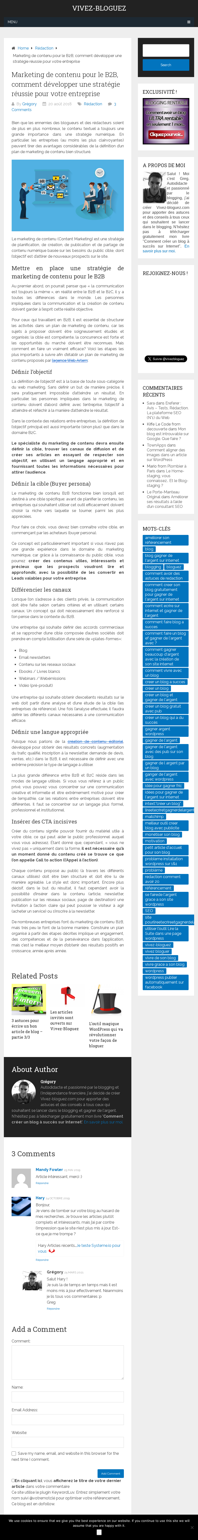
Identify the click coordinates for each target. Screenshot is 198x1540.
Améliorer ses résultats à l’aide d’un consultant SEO (167, 502)
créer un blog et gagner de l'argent (161, 697)
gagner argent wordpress (157, 731)
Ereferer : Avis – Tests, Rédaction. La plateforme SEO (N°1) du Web (168, 410)
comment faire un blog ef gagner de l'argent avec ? (165, 638)
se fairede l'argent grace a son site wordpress (161, 899)
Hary (40, 1198)
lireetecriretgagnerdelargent (170, 810)
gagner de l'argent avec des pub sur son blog (164, 752)
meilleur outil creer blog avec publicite (162, 825)
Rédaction (44, 48)
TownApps (156, 445)
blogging (153, 567)
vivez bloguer (157, 951)
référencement (158, 888)
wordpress (154, 971)
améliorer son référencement (158, 540)
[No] (192, 1527)
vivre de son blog (160, 958)
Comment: (21, 1341)
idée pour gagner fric (163, 785)
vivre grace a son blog (164, 964)
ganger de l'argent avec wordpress (161, 776)
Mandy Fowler (49, 1169)
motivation (154, 841)
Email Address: (25, 1410)
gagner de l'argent (161, 740)
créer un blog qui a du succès (164, 720)
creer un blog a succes (165, 682)
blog (149, 549)
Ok (99, 1532)
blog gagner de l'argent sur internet (162, 558)
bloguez (174, 567)
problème (154, 870)
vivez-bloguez (158, 945)
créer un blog (157, 688)
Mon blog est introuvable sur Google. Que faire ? (168, 434)
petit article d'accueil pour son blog (163, 850)
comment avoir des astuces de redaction (164, 576)
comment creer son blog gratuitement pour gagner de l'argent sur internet (162, 592)
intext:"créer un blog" (163, 803)
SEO (149, 910)
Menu (12, 22)
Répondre (42, 1183)
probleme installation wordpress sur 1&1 (164, 861)
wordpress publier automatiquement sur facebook (164, 982)
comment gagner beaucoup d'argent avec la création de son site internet (162, 656)
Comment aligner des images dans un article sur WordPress (167, 455)
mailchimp (154, 816)
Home (23, 48)
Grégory (29, 104)
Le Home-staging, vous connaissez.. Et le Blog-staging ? (167, 478)
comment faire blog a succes (164, 624)
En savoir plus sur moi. (103, 1122)
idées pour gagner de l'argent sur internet (164, 794)
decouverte (157, 429)
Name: (17, 1387)
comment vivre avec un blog (163, 673)
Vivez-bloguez (99, 8)
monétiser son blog (162, 834)
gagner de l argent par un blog (164, 765)
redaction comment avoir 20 (163, 879)
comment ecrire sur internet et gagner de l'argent (163, 610)
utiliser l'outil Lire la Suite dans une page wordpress (163, 933)
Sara (151, 403)
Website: (19, 1432)
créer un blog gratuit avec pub (163, 708)
